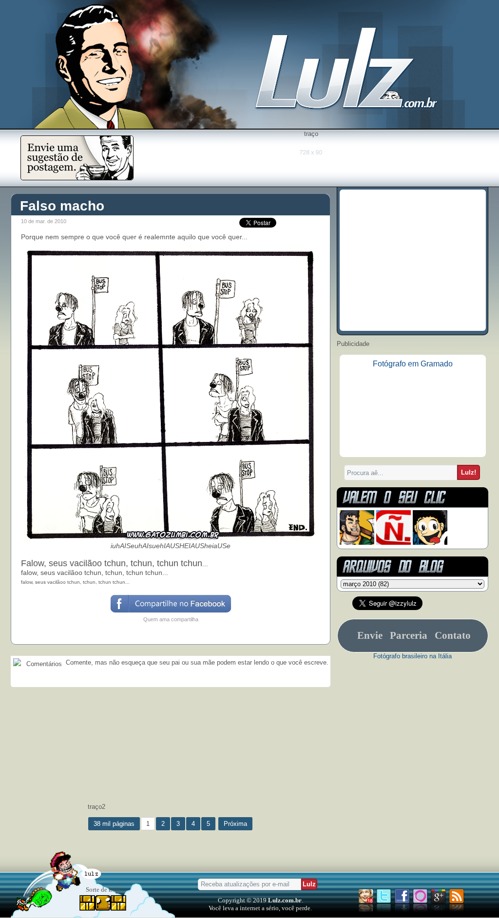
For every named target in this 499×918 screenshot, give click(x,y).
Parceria (408, 635)
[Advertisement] (311, 159)
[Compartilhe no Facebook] (170, 611)
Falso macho (62, 205)
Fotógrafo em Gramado (413, 364)
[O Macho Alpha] (357, 542)
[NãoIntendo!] (393, 542)
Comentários (43, 664)
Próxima (235, 823)
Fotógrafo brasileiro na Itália (412, 656)
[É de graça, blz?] (77, 177)
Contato (453, 635)
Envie (370, 635)
